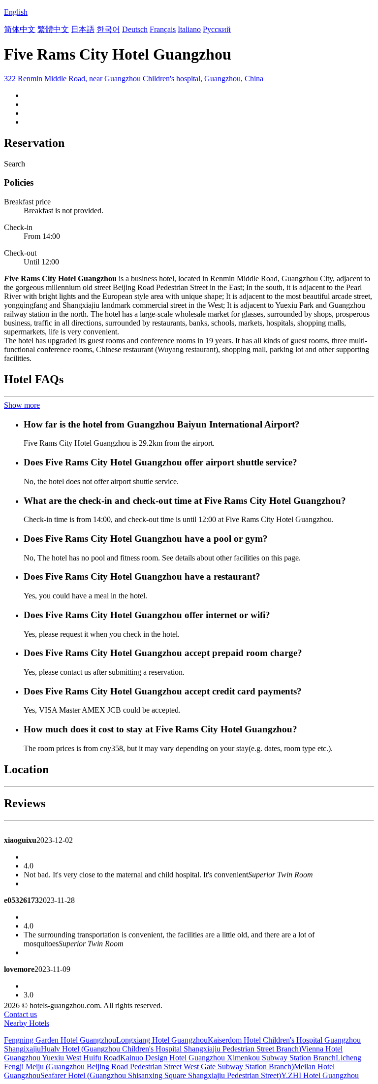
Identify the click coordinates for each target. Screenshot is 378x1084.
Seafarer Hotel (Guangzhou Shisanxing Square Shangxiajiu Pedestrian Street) (160, 1075)
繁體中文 (53, 29)
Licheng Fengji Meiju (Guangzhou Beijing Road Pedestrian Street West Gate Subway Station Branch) (182, 1062)
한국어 (108, 29)
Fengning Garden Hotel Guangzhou (60, 1040)
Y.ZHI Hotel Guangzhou (320, 1075)
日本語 (82, 29)
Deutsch (135, 29)
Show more (22, 405)
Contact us (20, 1014)
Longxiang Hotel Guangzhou (162, 1040)
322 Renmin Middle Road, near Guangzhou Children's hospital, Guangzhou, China (133, 78)
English (16, 12)
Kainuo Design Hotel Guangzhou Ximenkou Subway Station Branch (228, 1057)
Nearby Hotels (26, 1023)
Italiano (189, 29)
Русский (217, 29)
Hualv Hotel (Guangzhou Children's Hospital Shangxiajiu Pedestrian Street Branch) (171, 1049)
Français (163, 29)
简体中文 (19, 29)
